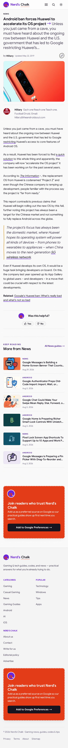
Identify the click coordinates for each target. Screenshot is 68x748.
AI (4, 616)
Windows (41, 592)
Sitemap (36, 738)
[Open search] (53, 4)
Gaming (7, 586)
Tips (38, 598)
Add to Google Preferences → (34, 527)
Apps (39, 604)
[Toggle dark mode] (61, 4)
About (25, 738)
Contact (7, 642)
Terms (17, 738)
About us (8, 636)
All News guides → (55, 345)
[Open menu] (46, 4)
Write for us (9, 648)
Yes (29, 323)
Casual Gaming (11, 592)
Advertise (8, 661)
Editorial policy (11, 654)
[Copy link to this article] (62, 56)
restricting (9, 141)
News (6, 14)
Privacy (7, 738)
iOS (5, 622)
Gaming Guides (11, 604)
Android (7, 610)
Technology (42, 586)
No (42, 323)
